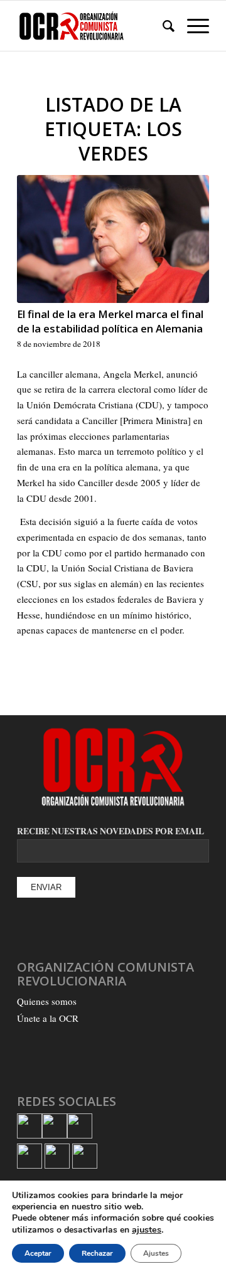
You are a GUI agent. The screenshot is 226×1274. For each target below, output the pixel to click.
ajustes (146, 1229)
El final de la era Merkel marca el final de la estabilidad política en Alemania (110, 321)
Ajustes (156, 1253)
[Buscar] (162, 26)
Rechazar (97, 1253)
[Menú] (192, 26)
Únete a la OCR (47, 1018)
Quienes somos (47, 1001)
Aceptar (37, 1253)
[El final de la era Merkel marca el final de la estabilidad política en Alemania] (113, 239)
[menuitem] (162, 26)
